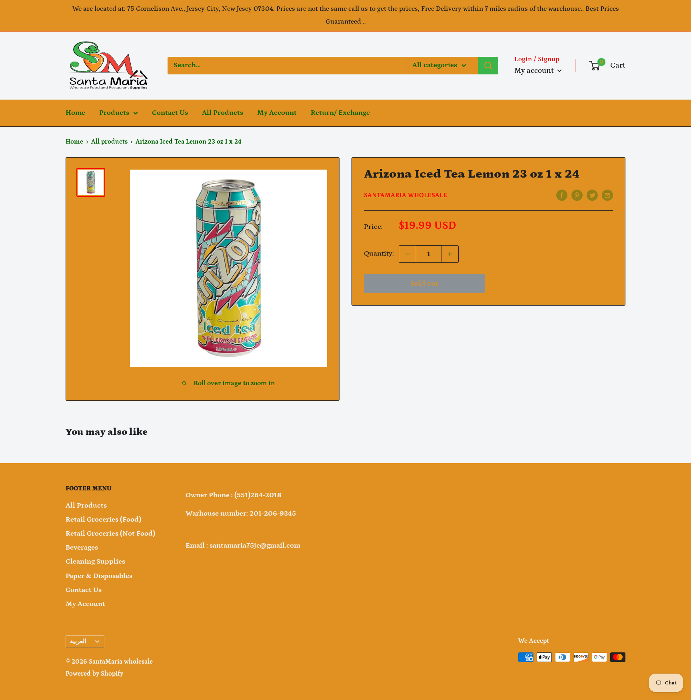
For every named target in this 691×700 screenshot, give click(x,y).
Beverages (82, 548)
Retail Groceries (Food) (103, 520)
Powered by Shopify (94, 673)
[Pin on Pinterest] (577, 195)
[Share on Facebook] (561, 195)
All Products (222, 113)
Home (75, 113)
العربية (78, 641)
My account (534, 70)
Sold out (424, 284)
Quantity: (379, 254)
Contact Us (170, 113)
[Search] (488, 65)
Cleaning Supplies (95, 562)
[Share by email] (607, 195)
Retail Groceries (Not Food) (110, 534)
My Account (277, 113)
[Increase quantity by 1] (449, 254)
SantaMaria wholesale (405, 195)
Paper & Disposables (99, 576)
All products (109, 141)
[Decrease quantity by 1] (407, 254)
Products (114, 113)
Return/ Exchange (340, 113)
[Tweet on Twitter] (592, 195)
